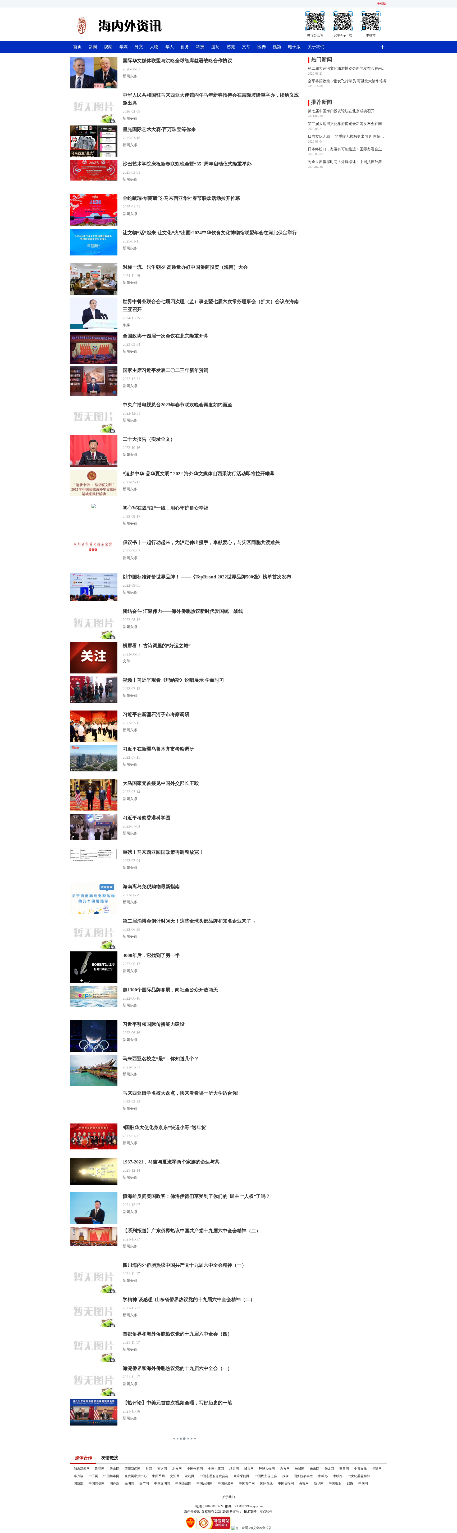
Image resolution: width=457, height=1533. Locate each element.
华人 (169, 46)
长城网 (299, 1469)
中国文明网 (162, 1483)
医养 (261, 46)
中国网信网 (96, 1483)
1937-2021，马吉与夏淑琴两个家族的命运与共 (171, 1162)
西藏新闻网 (132, 1469)
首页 (77, 46)
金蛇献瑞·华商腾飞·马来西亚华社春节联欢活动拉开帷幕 (181, 198)
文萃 (246, 46)
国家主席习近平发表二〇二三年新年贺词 (165, 370)
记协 (350, 1483)
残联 (285, 1476)
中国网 (363, 1483)
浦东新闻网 (82, 1469)
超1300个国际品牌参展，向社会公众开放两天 (170, 989)
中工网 (93, 1476)
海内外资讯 (192, 1511)
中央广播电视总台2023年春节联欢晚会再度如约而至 (177, 404)
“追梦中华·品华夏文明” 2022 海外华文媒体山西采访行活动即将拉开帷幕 (199, 473)
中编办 (323, 1476)
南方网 (162, 1469)
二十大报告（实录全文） (149, 439)
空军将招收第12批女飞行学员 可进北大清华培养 (347, 81)
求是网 (234, 1469)
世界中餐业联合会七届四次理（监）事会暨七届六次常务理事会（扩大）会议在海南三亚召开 (211, 305)
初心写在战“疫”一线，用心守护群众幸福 (165, 508)
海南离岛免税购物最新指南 (151, 886)
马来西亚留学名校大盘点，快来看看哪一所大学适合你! (181, 1093)
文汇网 (175, 1476)
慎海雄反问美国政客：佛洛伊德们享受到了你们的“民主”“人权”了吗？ (196, 1196)
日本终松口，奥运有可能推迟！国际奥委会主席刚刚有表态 (347, 149)
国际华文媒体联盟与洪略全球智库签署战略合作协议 (177, 60)
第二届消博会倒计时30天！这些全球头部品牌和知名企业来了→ (189, 921)
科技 (200, 46)
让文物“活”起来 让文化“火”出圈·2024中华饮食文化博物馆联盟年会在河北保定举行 (210, 232)
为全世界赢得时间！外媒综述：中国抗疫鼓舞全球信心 (347, 162)
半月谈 (78, 1476)
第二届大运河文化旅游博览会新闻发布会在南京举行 (347, 68)
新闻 (93, 46)
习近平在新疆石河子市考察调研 (156, 714)
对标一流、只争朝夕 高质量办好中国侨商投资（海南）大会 (185, 267)
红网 (149, 1469)
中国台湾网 (204, 1483)
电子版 (294, 46)
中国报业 (335, 1483)
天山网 (114, 1469)
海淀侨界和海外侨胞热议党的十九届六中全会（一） (177, 1368)
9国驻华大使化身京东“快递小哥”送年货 (164, 1127)
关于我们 (316, 46)
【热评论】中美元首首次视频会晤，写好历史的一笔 (177, 1402)
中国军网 (158, 1476)
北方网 (177, 1469)
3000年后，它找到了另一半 (151, 955)
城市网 (249, 1469)
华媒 (123, 46)
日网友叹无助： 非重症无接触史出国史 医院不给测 (347, 136)
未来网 (314, 1469)
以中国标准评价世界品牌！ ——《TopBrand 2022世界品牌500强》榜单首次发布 (207, 576)
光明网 (129, 1483)
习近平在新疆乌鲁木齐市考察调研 (158, 749)
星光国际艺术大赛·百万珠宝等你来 (159, 129)
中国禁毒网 (111, 1476)
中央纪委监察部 (359, 1476)
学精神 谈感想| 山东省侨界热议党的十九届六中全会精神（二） (189, 1299)
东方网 (285, 1469)
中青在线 (360, 1469)
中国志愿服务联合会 (214, 1476)
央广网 (144, 1483)
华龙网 (329, 1469)
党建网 (377, 1469)
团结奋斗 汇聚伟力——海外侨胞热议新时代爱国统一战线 (183, 611)
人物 (154, 46)
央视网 (304, 1483)
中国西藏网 (183, 1483)
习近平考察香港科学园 (146, 817)
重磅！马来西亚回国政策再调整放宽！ (163, 852)
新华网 (318, 1483)
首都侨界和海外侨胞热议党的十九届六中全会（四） (177, 1334)
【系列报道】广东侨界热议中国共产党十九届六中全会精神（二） (192, 1230)
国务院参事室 (303, 1476)
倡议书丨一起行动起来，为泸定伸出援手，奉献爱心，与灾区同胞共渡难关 (201, 542)
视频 (277, 46)
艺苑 (231, 46)
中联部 (337, 1476)
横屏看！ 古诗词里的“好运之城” (157, 645)
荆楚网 (99, 1469)
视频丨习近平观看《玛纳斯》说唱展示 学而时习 (173, 680)
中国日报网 (286, 1483)
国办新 (114, 1483)
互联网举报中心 (136, 1476)
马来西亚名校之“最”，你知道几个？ (161, 1058)
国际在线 (266, 1483)
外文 (139, 46)
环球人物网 (267, 1469)
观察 (108, 46)
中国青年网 (247, 1483)
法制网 (189, 1476)
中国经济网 (226, 1483)
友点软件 (266, 1511)
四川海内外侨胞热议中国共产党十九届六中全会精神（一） (184, 1265)
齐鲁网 (344, 1469)
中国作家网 (195, 1469)
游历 (215, 46)
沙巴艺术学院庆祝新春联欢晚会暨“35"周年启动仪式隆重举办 (187, 164)
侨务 (185, 46)
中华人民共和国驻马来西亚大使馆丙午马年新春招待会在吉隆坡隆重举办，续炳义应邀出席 (211, 99)
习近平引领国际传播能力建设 (154, 1024)
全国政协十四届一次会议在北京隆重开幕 (165, 336)
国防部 (78, 1483)
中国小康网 (216, 1469)
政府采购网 (241, 1476)
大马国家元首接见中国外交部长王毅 (161, 783)
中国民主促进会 (266, 1476)
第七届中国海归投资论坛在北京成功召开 (341, 111)
